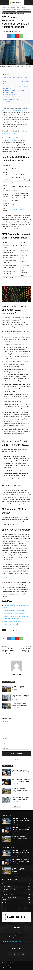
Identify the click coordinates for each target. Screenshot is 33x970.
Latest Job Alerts (11, 13)
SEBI (18, 630)
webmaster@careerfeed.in (16, 942)
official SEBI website (12, 140)
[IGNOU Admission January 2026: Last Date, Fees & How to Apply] (6, 782)
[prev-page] (3, 712)
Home (3, 7)
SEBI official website (18, 209)
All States (16, 11)
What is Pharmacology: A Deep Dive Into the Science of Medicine (24, 650)
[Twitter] (13, 36)
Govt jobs (4, 13)
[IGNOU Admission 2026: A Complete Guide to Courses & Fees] (6, 772)
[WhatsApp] (21, 36)
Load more (16, 806)
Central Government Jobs (25, 11)
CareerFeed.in (9, 31)
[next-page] (6, 712)
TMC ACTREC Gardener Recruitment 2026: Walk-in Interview (19, 688)
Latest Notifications (19, 13)
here (17, 524)
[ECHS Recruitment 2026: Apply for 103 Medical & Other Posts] (6, 698)
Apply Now (5, 578)
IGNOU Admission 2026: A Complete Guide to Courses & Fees (20, 772)
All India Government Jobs (12, 7)
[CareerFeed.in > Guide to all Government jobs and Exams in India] (16, 917)
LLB (8, 630)
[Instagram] (14, 954)
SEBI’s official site (13, 334)
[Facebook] (9, 36)
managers (12, 630)
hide (12, 74)
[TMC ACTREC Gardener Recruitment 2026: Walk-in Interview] (6, 689)
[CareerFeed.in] (3, 31)
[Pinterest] (17, 36)
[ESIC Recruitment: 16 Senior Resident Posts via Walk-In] (6, 706)
